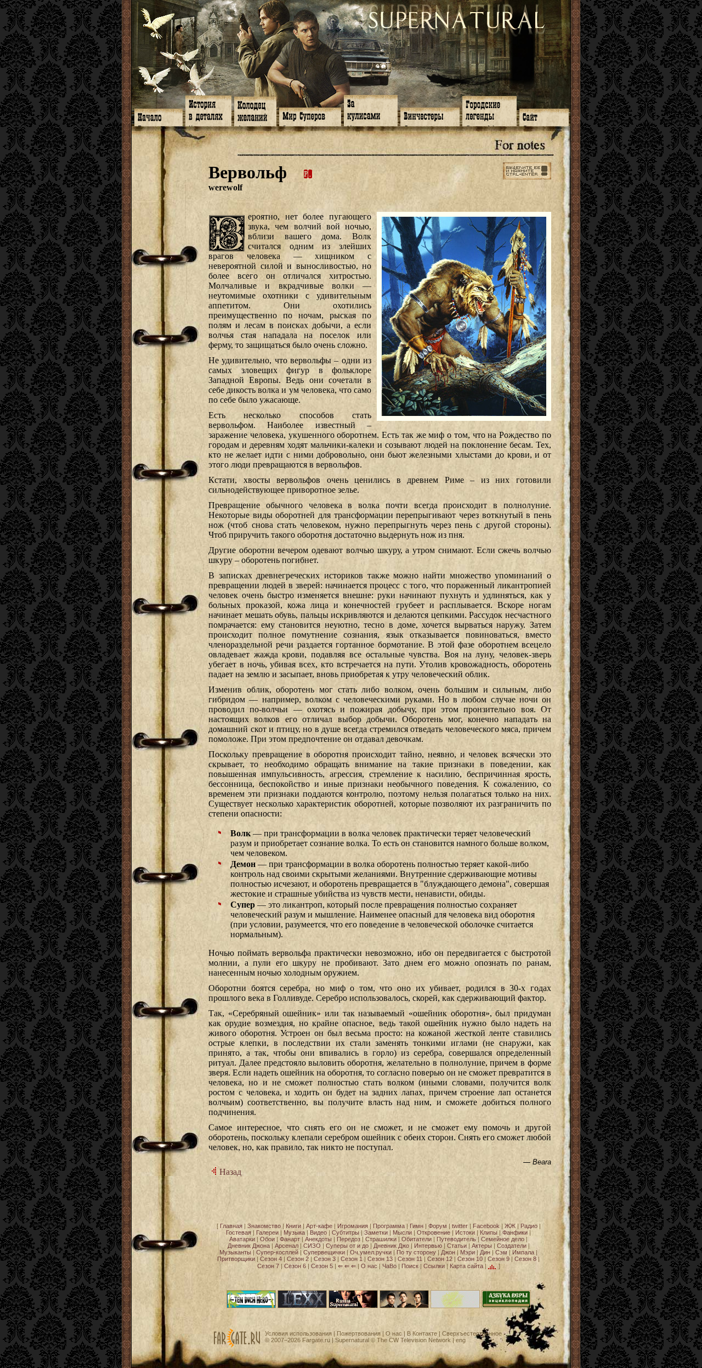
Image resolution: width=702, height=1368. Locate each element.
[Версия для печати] (308, 172)
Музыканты (235, 1252)
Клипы (488, 1232)
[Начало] (158, 116)
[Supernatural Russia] (353, 1306)
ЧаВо (389, 1266)
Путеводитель (456, 1239)
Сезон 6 (295, 1266)
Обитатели (416, 1239)
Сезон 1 (352, 1259)
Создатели (511, 1245)
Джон (448, 1252)
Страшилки (381, 1239)
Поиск (409, 1266)
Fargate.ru (316, 1340)
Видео (318, 1232)
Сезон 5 (322, 1266)
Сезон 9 (498, 1259)
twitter (460, 1226)
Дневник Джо (391, 1245)
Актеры (482, 1245)
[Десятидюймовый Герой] (251, 1306)
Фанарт (290, 1239)
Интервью (428, 1245)
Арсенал (286, 1245)
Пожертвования (359, 1333)
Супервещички (324, 1252)
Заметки (376, 1232)
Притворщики (236, 1259)
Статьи (457, 1245)
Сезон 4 (271, 1259)
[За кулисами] (371, 109)
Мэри (467, 1252)
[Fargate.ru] (237, 1345)
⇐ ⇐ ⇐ (347, 1266)
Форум (437, 1226)
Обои (267, 1239)
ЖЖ (510, 1226)
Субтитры (345, 1232)
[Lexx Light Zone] (302, 1306)
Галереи (267, 1232)
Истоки (465, 1232)
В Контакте (422, 1333)
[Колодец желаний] (255, 110)
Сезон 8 (525, 1259)
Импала (523, 1252)
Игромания (352, 1226)
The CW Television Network (414, 1340)
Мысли (402, 1232)
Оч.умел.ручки (371, 1252)
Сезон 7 (268, 1266)
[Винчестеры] (430, 116)
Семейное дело (502, 1239)
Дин (485, 1252)
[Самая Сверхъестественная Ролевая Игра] (455, 1306)
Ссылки (434, 1266)
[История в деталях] (208, 109)
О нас (369, 1266)
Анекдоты (318, 1239)
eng (461, 1340)
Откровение (433, 1232)
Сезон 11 (410, 1259)
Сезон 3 (325, 1259)
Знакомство (264, 1226)
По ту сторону (416, 1252)
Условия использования (298, 1333)
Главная (231, 1226)
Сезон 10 (470, 1259)
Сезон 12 (439, 1259)
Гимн (416, 1226)
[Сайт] (544, 116)
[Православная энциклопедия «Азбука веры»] (506, 1306)
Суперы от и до (347, 1245)
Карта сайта (466, 1266)
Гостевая (238, 1232)
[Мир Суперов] (310, 116)
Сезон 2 (298, 1259)
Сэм (501, 1252)
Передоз (348, 1239)
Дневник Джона (249, 1245)
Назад (229, 1171)
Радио (528, 1226)
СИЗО (312, 1245)
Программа (389, 1226)
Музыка (294, 1232)
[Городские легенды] (489, 110)
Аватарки (242, 1239)
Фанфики (515, 1232)
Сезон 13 (380, 1259)
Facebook (486, 1226)
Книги (293, 1226)
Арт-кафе (319, 1226)
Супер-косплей (277, 1252)
